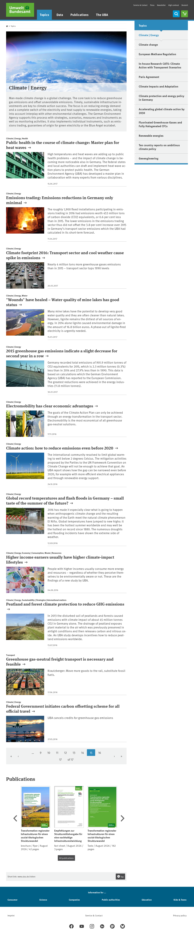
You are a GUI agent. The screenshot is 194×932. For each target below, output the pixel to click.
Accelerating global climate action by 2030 (161, 111)
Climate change (148, 44)
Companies (74, 899)
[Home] (20, 10)
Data (60, 14)
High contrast (173, 5)
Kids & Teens (180, 899)
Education (147, 899)
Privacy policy (179, 915)
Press (152, 5)
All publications (66, 857)
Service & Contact (140, 5)
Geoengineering (148, 158)
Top (122, 876)
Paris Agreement (149, 77)
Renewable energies (151, 135)
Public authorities (111, 899)
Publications (79, 14)
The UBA (102, 14)
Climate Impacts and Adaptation (158, 86)
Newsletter (161, 5)
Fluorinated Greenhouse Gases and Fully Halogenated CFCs (160, 124)
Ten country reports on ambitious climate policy (159, 147)
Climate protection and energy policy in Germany (161, 98)
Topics (44, 14)
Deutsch (185, 5)
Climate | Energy (149, 35)
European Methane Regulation (157, 54)
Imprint (11, 915)
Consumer (12, 899)
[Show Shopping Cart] (184, 13)
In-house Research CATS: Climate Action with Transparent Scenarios (160, 65)
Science (43, 899)
